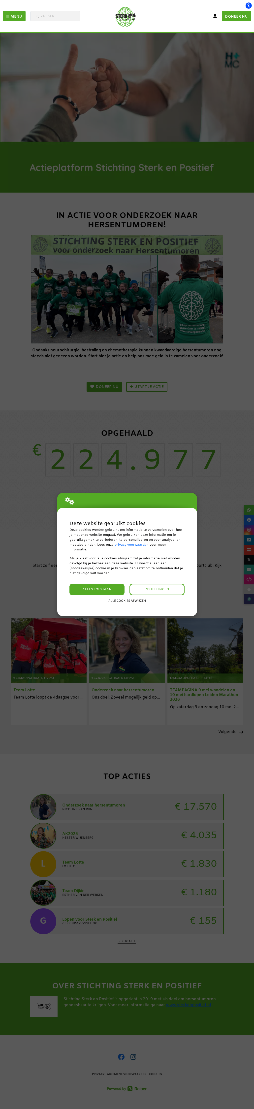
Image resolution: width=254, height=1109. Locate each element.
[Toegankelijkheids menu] (249, 5)
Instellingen (157, 589)
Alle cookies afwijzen (127, 601)
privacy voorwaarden (132, 545)
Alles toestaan (97, 589)
